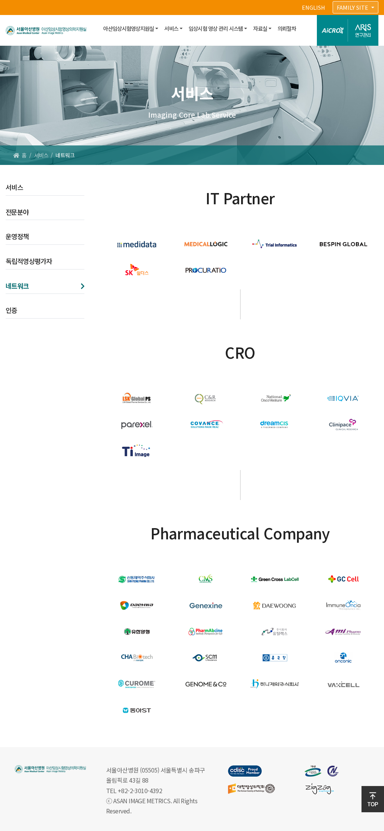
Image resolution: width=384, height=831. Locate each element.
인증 (11, 310)
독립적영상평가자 (29, 261)
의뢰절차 (287, 28)
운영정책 (17, 236)
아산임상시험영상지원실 (128, 28)
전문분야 (17, 212)
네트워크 (17, 285)
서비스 (171, 28)
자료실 (260, 28)
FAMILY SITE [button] (353, 7)
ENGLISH (313, 7)
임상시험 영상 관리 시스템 (216, 28)
